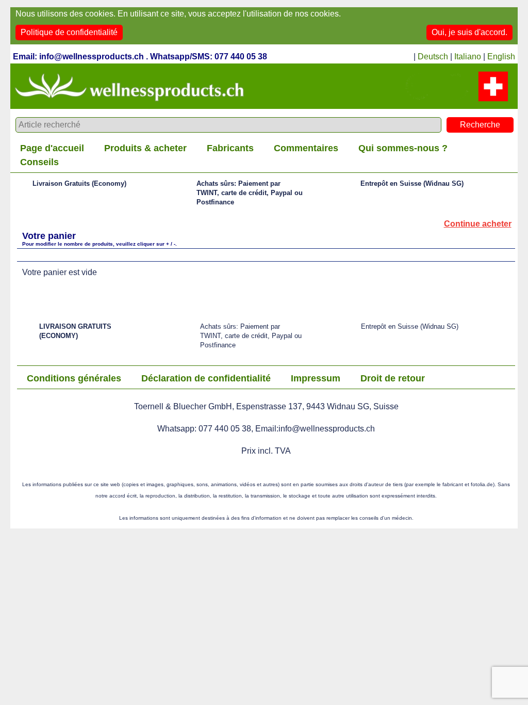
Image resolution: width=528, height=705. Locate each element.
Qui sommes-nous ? (403, 148)
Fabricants (230, 148)
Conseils (39, 162)
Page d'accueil (52, 148)
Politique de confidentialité (69, 32)
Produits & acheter (145, 148)
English (501, 56)
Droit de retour (392, 378)
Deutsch (433, 56)
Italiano (467, 56)
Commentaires (306, 148)
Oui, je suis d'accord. (469, 32)
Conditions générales (74, 378)
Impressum (315, 378)
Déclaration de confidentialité (206, 378)
